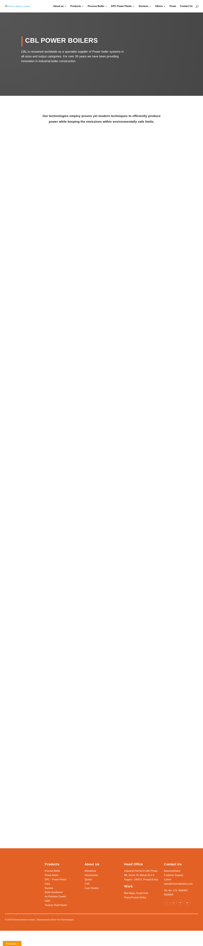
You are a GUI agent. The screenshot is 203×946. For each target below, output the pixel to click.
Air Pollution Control (55, 896)
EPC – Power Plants (55, 879)
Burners (49, 888)
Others (159, 6)
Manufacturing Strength (161, 145)
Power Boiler (51, 875)
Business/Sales (172, 871)
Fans (47, 884)
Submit (146, 826)
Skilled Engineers (100, 194)
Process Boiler (96, 6)
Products (75, 6)
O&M (47, 901)
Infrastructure (91, 875)
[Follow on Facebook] (167, 903)
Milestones (90, 871)
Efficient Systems (100, 145)
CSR (87, 884)
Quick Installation (156, 194)
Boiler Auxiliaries (54, 892)
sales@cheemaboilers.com (178, 884)
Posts (173, 6)
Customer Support (173, 875)
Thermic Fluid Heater (56, 905)
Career (167, 879)
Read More (25, 311)
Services (143, 6)
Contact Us (186, 6)
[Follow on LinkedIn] (173, 903)
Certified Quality (42, 194)
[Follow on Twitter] (180, 903)
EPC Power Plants (121, 6)
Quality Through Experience (42, 147)
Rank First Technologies (62, 919)
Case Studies (92, 888)
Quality (88, 879)
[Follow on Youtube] (187, 903)
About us (58, 6)
